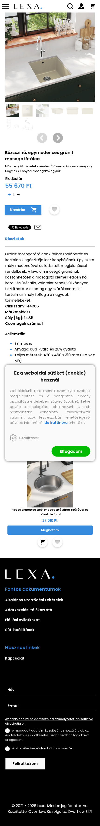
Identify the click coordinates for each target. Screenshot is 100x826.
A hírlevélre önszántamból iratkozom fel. (42, 748)
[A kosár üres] (92, 6)
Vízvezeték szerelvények (71, 166)
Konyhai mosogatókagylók (40, 171)
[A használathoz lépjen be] (54, 209)
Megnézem (50, 530)
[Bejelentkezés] (81, 6)
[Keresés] (70, 6)
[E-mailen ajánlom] (37, 227)
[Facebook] (50, 786)
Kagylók (11, 171)
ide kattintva (55, 422)
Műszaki (11, 166)
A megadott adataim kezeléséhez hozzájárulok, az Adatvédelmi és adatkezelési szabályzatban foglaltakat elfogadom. (47, 735)
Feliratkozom (25, 763)
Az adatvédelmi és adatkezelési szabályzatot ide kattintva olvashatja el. (49, 721)
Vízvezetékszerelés (35, 166)
